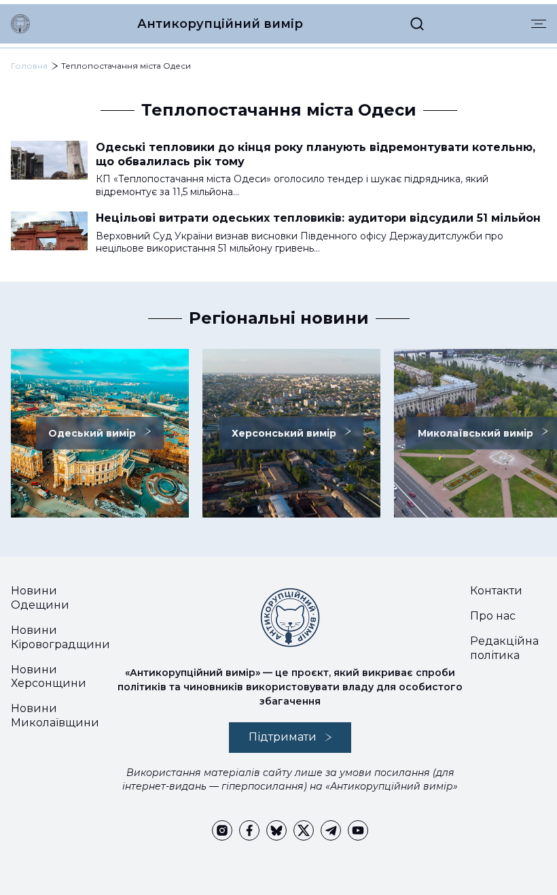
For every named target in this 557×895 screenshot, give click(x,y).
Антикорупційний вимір (220, 23)
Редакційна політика (504, 648)
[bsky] (276, 830)
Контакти (496, 590)
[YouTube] (358, 830)
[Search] (417, 24)
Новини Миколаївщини (55, 715)
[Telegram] (331, 830)
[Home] (20, 23)
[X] (303, 830)
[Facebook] (249, 830)
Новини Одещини (40, 597)
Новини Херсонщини (48, 676)
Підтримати (283, 736)
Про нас (493, 615)
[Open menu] (538, 24)
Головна (29, 66)
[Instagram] (222, 830)
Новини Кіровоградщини (60, 637)
